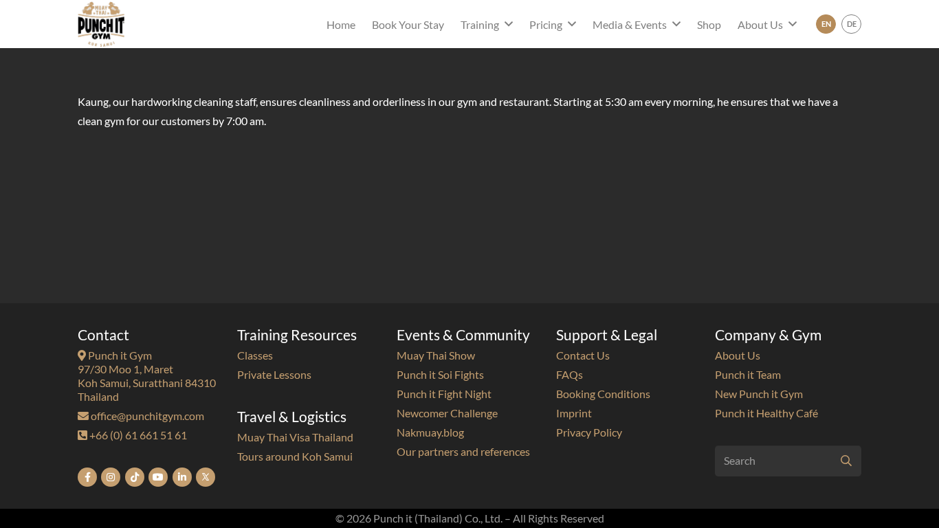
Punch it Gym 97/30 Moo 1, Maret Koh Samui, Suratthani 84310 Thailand (147, 376)
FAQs (569, 374)
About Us (737, 355)
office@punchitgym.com (146, 415)
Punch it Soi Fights (440, 374)
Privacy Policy (589, 432)
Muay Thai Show (436, 355)
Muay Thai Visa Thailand (295, 436)
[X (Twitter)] (205, 477)
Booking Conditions (603, 393)
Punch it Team (748, 374)
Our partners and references (463, 451)
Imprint (574, 412)
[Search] (845, 461)
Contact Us (583, 355)
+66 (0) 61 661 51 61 (137, 434)
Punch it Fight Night (444, 393)
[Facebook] (87, 477)
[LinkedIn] (182, 477)
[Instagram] (110, 477)
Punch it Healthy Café (766, 412)
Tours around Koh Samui (295, 456)
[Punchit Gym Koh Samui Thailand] (101, 24)
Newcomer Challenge (447, 412)
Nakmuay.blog (430, 432)
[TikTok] (134, 477)
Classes (255, 355)
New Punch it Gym (759, 393)
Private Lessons (274, 374)
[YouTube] (158, 477)
